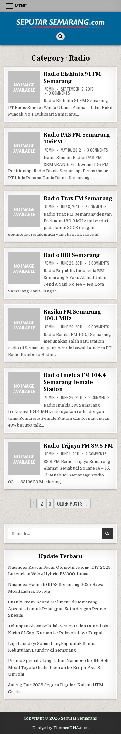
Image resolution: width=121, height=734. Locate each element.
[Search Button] (60, 36)
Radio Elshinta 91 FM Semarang (72, 77)
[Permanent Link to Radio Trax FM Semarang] (24, 211)
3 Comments (97, 150)
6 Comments (98, 327)
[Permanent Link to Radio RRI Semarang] (24, 268)
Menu (21, 5)
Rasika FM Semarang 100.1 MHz (72, 315)
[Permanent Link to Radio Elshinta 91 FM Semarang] (24, 87)
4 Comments (96, 454)
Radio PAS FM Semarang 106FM (77, 138)
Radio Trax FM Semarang (78, 198)
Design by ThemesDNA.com (60, 728)
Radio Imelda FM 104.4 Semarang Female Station (75, 382)
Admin (50, 89)
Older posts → (72, 503)
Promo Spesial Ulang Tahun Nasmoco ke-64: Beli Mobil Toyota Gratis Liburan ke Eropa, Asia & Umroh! (58, 667)
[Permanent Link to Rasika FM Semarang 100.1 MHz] (24, 324)
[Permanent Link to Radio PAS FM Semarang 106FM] (24, 148)
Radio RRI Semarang (71, 255)
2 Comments (95, 207)
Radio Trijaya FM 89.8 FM (78, 446)
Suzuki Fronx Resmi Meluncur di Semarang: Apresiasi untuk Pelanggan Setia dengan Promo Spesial (57, 609)
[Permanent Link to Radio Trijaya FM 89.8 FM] (24, 458)
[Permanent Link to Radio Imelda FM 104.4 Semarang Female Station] (24, 388)
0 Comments (59, 93)
